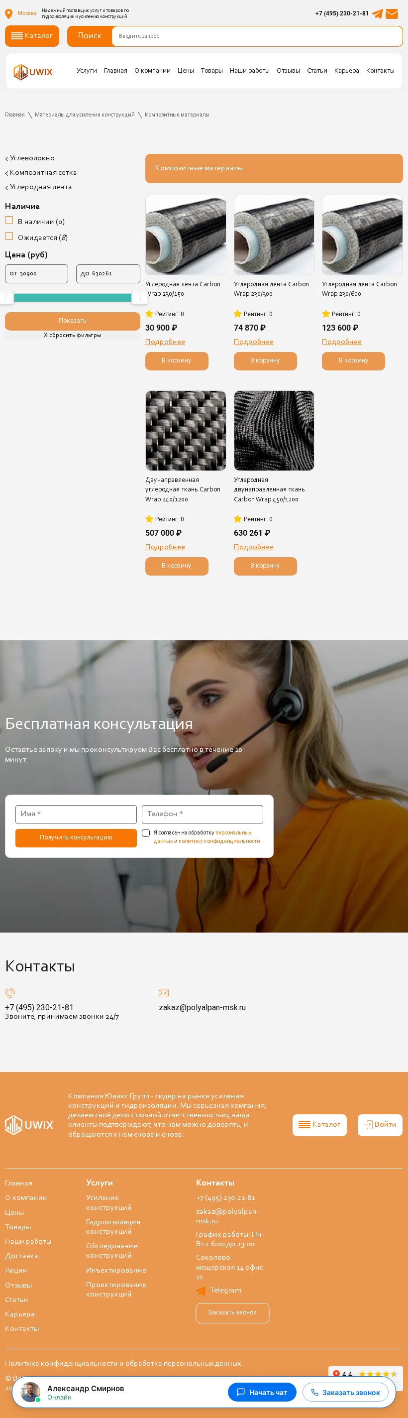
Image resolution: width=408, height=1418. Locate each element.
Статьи (317, 71)
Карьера (346, 71)
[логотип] (33, 72)
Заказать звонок (232, 1312)
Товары (212, 71)
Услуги (87, 71)
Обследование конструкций (111, 1251)
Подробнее (165, 342)
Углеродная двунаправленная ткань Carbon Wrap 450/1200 (269, 490)
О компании (152, 71)
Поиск (90, 36)
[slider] (139, 298)
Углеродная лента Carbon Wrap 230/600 (359, 289)
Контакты (380, 71)
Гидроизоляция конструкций (113, 1227)
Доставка (21, 1256)
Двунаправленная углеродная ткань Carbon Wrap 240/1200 (182, 490)
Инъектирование (116, 1271)
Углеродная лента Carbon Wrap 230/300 (271, 289)
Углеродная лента (41, 187)
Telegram (225, 1291)
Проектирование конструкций (116, 1290)
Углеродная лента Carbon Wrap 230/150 (182, 289)
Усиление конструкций (109, 1202)
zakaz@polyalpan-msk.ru (202, 1007)
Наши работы (250, 71)
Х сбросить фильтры (72, 335)
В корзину (177, 360)
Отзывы (288, 71)
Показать (73, 321)
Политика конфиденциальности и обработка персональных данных (123, 1364)
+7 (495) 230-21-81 (342, 13)
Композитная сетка (43, 173)
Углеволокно (32, 158)
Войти (386, 1125)
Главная (115, 71)
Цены (186, 71)
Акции (16, 1271)
